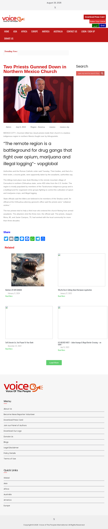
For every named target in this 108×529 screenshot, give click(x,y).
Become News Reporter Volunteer (19, 414)
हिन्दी (102, 25)
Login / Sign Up (88, 31)
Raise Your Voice (97, 21)
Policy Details (10, 453)
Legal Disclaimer (11, 447)
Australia (58, 31)
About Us (8, 409)
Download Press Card (94, 17)
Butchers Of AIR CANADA (13, 289)
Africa (24, 31)
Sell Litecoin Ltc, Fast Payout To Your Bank (19, 342)
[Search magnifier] (102, 73)
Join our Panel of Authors (15, 425)
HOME (6, 31)
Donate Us (8, 38)
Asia (15, 31)
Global (6, 478)
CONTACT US (72, 31)
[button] (54, 362)
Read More (9, 296)
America (45, 31)
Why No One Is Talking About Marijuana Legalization (75, 289)
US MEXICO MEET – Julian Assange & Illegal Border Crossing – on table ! (79, 343)
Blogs (6, 442)
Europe (34, 31)
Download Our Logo (13, 431)
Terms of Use (10, 458)
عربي (95, 25)
